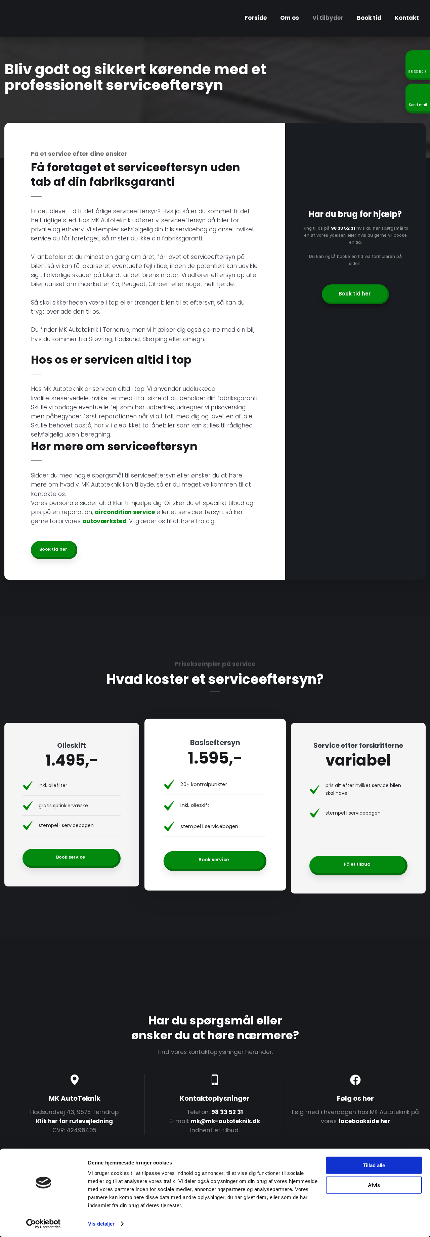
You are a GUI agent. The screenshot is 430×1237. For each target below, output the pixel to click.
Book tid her (53, 549)
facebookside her (364, 1121)
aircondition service (125, 512)
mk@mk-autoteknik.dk (225, 1121)
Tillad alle (374, 1165)
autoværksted (104, 521)
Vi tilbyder (327, 18)
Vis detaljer (101, 1224)
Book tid (369, 18)
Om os (289, 18)
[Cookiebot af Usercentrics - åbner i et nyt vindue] (43, 1224)
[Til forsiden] (42, 18)
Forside (256, 18)
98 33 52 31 (343, 228)
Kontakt (407, 18)
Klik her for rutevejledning (74, 1121)
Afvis (374, 1185)
